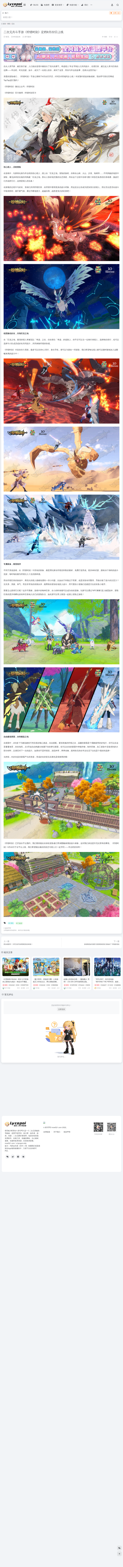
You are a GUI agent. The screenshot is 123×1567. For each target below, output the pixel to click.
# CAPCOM (73, 985)
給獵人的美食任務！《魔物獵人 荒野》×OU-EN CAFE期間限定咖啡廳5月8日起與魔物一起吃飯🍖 (76, 981)
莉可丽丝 (27, 36)
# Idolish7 (103, 985)
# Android (11, 985)
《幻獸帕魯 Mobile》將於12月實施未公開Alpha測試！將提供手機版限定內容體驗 (15, 981)
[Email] (23, 1156)
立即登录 (61, 1009)
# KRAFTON (24, 985)
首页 (4, 24)
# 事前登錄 (54, 985)
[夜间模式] (119, 1553)
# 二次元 (19, 923)
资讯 (8, 24)
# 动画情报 (117, 985)
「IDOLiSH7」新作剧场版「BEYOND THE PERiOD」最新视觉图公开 (107, 981)
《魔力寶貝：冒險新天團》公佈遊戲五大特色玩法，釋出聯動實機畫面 (45, 981)
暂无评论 (8, 994)
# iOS (17, 985)
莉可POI (48, 1127)
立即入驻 (116, 13)
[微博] (13, 1156)
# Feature (81, 985)
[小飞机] (18, 1156)
